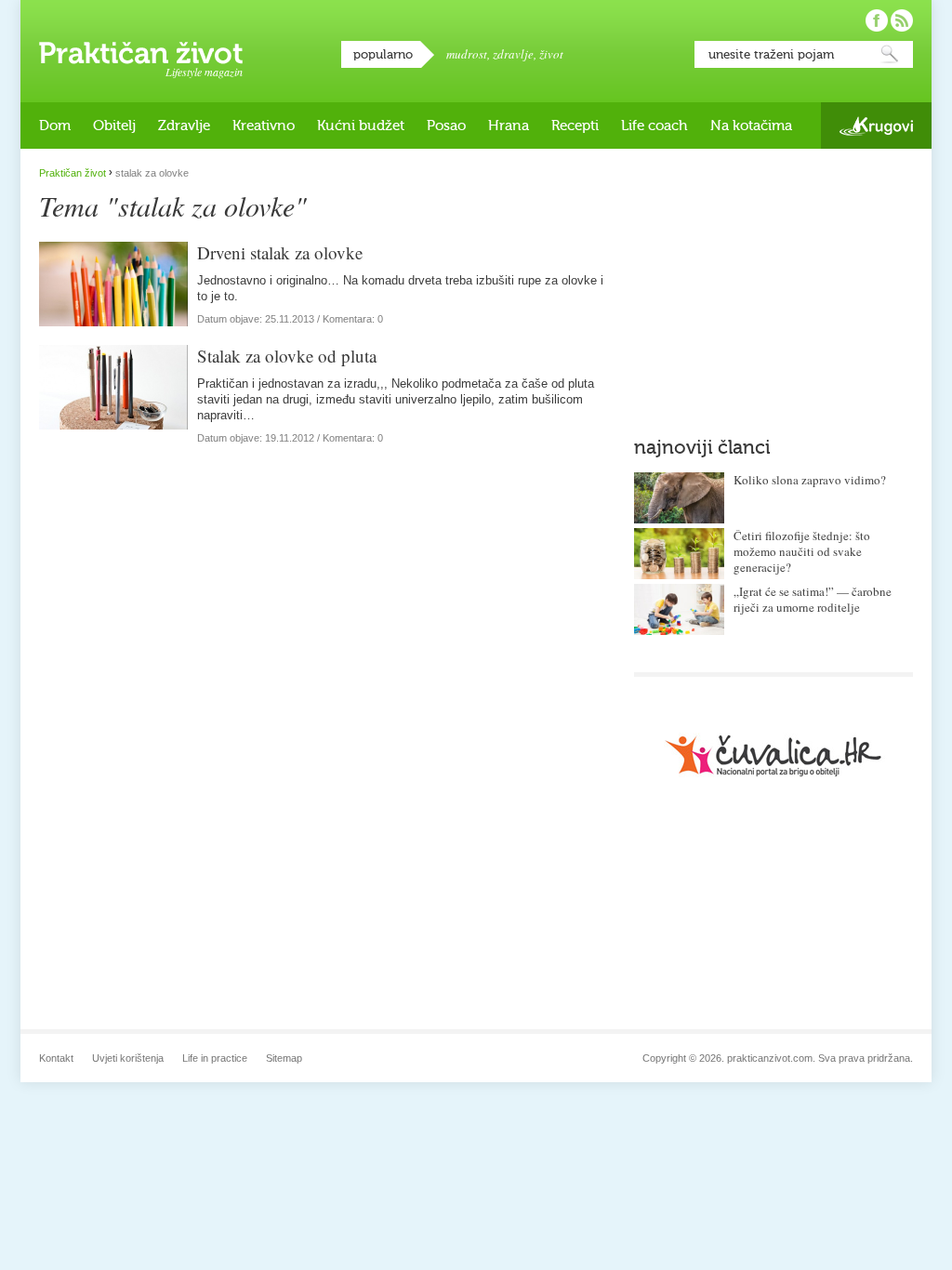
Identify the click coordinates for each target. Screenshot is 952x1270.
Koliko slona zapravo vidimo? (810, 479)
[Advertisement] (773, 283)
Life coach (654, 125)
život (551, 54)
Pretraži (889, 54)
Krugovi (876, 126)
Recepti (575, 125)
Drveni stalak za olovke (280, 252)
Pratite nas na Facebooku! (877, 20)
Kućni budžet (360, 125)
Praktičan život (141, 53)
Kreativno (263, 125)
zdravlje (513, 54)
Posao (446, 125)
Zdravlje (184, 125)
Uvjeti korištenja (128, 1058)
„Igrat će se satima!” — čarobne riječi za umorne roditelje (813, 599)
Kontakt (56, 1058)
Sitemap (284, 1058)
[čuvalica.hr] (773, 755)
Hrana (508, 125)
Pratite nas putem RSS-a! (902, 20)
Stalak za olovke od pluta (287, 355)
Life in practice (214, 1058)
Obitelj (114, 125)
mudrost (466, 54)
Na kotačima (751, 125)
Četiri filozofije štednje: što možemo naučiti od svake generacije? (802, 551)
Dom (55, 125)
